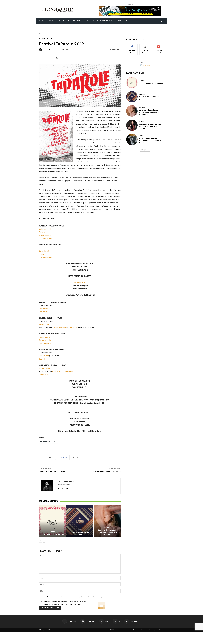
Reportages (153, 630)
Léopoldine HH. (45, 343)
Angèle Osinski (44, 368)
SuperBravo (43, 375)
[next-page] (44, 541)
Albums (52, 531)
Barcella (42, 254)
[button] (161, 21)
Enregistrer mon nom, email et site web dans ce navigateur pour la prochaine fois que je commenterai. (79, 597)
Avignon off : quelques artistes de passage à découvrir (107, 532)
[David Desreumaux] (41, 49)
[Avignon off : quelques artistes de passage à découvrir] (107, 521)
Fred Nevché (44, 248)
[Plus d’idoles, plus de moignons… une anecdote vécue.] (132, 139)
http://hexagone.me (64, 484)
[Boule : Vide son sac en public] (79, 521)
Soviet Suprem (45, 235)
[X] (63, 488)
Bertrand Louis (45, 340)
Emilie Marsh (57, 371)
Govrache (42, 359)
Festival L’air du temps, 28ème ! (52, 471)
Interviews (135, 630)
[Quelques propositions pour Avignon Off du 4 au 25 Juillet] (132, 125)
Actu (46, 33)
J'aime (132, 45)
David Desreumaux (52, 50)
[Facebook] (58, 488)
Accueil (41, 33)
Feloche (42, 232)
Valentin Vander (60, 328)
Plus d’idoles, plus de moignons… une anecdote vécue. (150, 140)
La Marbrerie (79, 282)
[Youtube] (67, 488)
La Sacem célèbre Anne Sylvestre (106, 471)
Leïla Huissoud (45, 229)
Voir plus (144, 150)
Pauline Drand (44, 337)
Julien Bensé (44, 251)
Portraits (144, 630)
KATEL (65, 371)
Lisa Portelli (43, 309)
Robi (71, 371)
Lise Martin (43, 312)
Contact (161, 630)
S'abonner (158, 45)
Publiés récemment (116, 630)
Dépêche (48, 39)
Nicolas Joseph (45, 324)
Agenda (107, 527)
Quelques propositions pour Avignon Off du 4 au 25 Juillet (151, 126)
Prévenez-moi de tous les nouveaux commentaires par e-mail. (64, 601)
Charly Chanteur (45, 238)
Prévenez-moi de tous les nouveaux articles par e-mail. (61, 604)
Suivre (145, 45)
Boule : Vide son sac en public (79, 533)
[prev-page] (40, 541)
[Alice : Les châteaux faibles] (52, 521)
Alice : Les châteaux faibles (52, 534)
